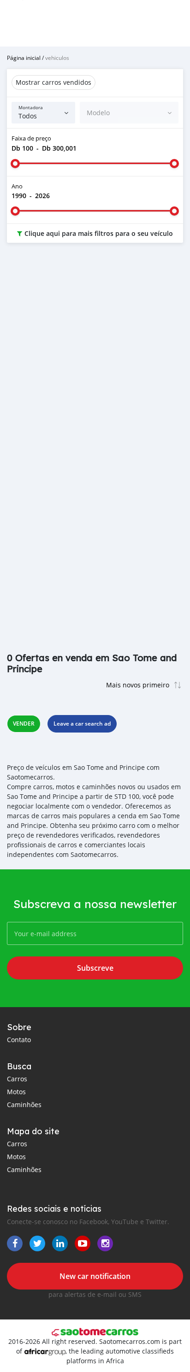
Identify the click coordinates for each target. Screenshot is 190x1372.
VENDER (24, 723)
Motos (16, 1091)
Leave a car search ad (82, 723)
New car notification (95, 1276)
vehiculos (57, 57)
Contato (19, 1039)
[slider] (15, 163)
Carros (17, 1078)
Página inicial (24, 57)
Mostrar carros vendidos (53, 82)
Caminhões (24, 1104)
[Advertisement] (95, 354)
